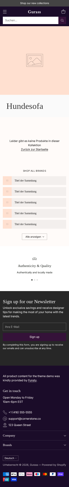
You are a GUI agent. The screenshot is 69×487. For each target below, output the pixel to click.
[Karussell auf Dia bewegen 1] (32, 280)
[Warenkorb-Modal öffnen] (63, 11)
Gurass (34, 464)
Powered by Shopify (54, 464)
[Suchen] (62, 20)
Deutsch (9, 458)
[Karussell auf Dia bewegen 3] (37, 280)
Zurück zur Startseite (34, 149)
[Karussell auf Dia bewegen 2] (34, 280)
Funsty (32, 380)
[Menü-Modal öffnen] (4, 11)
